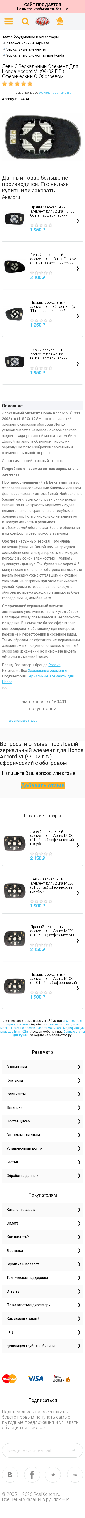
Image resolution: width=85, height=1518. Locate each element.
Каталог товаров (21, 1210)
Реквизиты (16, 1094)
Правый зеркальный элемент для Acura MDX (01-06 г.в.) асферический (52, 931)
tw (53, 1475)
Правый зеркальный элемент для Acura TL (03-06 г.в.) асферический (53, 211)
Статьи (12, 1162)
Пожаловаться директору (28, 1305)
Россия (54, 665)
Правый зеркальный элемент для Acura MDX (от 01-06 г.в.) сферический (53, 978)
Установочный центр (24, 1148)
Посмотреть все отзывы (22, 720)
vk (10, 1475)
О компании (17, 1067)
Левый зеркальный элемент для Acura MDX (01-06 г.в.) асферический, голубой (52, 837)
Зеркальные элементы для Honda (35, 55)
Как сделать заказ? (23, 1318)
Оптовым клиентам (23, 1135)
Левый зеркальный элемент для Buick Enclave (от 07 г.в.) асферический (53, 259)
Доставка (15, 1250)
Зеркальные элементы (26, 49)
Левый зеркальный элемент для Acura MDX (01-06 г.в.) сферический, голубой (51, 885)
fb (32, 1475)
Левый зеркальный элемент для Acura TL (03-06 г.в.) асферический (53, 354)
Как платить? (18, 1237)
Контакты (15, 1080)
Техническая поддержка (27, 1278)
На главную (42, 21)
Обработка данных (22, 1175)
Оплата (12, 1223)
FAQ (10, 1332)
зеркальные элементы (55, 92)
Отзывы (14, 1291)
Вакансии (14, 1107)
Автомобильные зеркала (27, 43)
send (76, 1450)
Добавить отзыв (43, 785)
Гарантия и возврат (23, 1264)
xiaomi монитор (49, 1028)
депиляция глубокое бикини (31, 1346)
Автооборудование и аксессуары (30, 37)
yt (75, 1475)
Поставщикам (18, 1121)
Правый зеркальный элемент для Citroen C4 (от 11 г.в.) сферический (53, 306)
